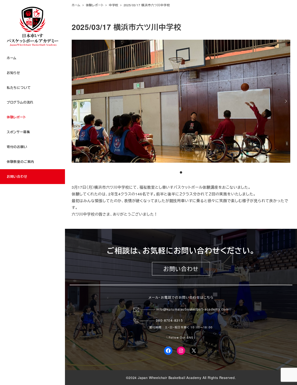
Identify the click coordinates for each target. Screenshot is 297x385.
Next (285, 101)
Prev (77, 101)
